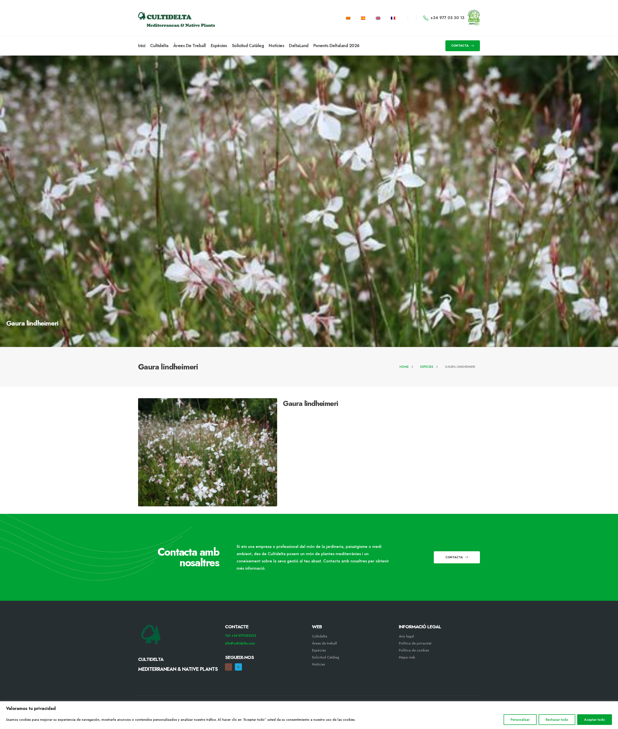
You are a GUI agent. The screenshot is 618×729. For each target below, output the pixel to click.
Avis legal (406, 636)
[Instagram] (228, 666)
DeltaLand (299, 45)
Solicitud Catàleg (248, 45)
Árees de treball (324, 643)
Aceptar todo (594, 719)
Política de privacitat (415, 643)
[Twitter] (238, 666)
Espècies (219, 45)
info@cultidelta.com (240, 643)
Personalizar (520, 719)
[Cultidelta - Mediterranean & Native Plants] (162, 17)
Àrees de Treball (189, 45)
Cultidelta (159, 45)
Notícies (276, 45)
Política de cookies (414, 650)
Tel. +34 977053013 (240, 635)
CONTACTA (460, 45)
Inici (141, 45)
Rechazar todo (557, 719)
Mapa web (407, 657)
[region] (309, 715)
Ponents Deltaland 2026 (336, 45)
